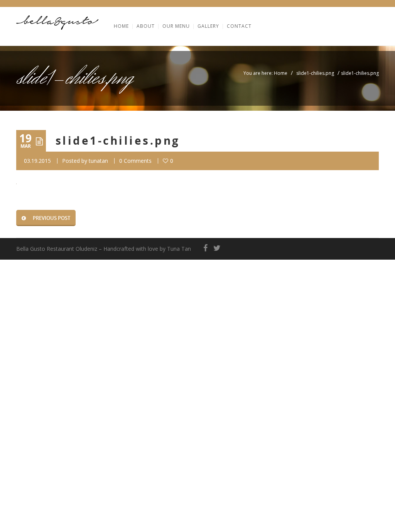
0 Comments (135, 160)
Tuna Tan (179, 248)
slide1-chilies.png (315, 73)
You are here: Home (265, 73)
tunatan (98, 160)
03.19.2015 (37, 160)
